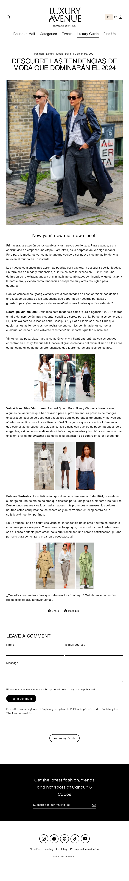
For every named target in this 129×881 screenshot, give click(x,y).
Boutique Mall (24, 33)
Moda (59, 53)
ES (115, 17)
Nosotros (35, 849)
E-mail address (75, 644)
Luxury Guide (88, 33)
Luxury (50, 53)
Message (12, 663)
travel (68, 53)
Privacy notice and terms (84, 849)
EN (108, 17)
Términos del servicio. (19, 713)
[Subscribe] (93, 804)
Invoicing (61, 849)
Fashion (39, 53)
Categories (48, 33)
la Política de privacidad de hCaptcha (89, 709)
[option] (116, 17)
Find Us (109, 33)
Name (10, 644)
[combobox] (109, 17)
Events (67, 33)
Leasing (48, 849)
